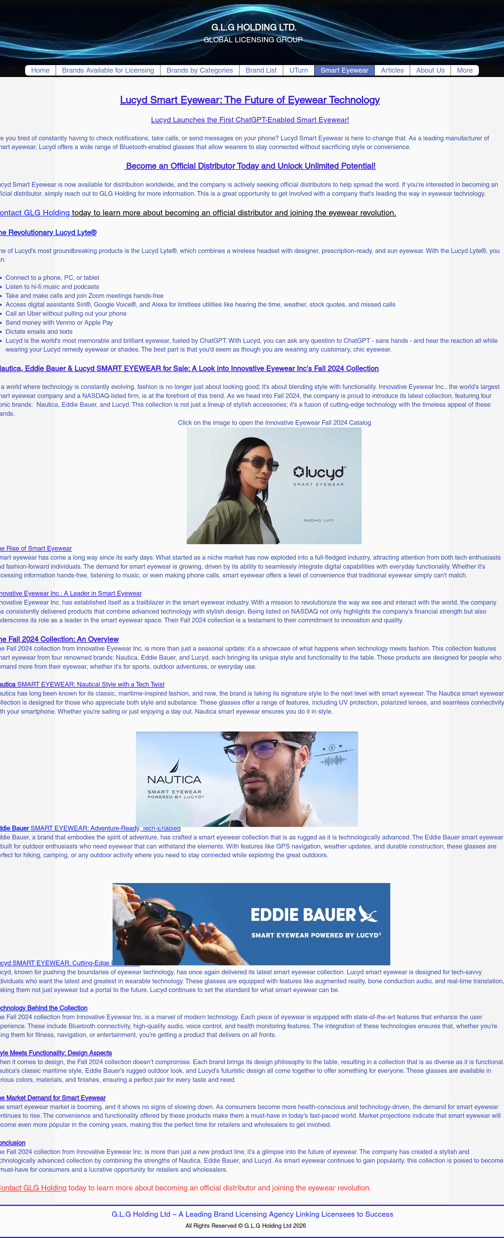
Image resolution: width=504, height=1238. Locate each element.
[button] (199, 70)
